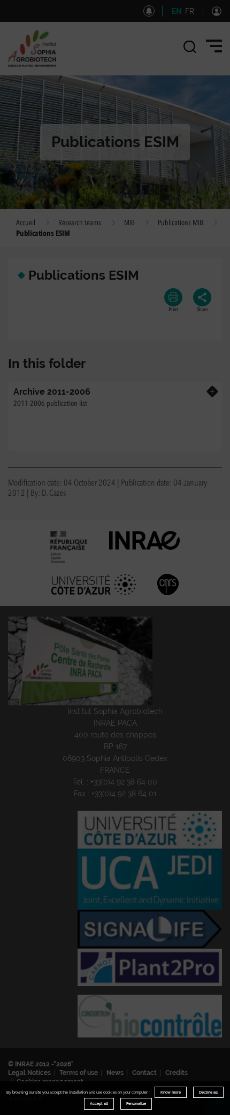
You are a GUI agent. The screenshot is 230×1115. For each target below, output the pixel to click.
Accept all (99, 1103)
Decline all (208, 1092)
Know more (170, 1092)
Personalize (136, 1103)
